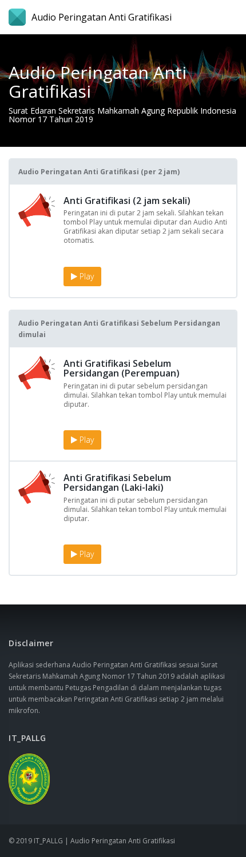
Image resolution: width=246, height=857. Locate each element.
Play (85, 276)
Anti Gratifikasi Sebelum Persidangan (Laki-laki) (117, 482)
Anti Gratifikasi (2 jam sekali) (127, 200)
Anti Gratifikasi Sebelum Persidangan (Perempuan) (122, 368)
